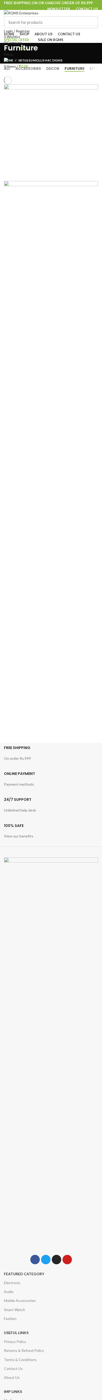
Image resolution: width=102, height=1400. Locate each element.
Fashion (10, 1318)
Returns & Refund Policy (24, 1350)
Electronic (12, 1282)
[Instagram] (56, 1259)
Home (8, 60)
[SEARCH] (91, 22)
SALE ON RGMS (50, 40)
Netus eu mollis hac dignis (41, 60)
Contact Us (13, 1368)
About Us (12, 1377)
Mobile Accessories (20, 1300)
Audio (9, 1291)
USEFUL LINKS (16, 1332)
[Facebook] (35, 1259)
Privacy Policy (15, 1341)
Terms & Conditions (20, 1359)
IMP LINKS (13, 1391)
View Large (94, 88)
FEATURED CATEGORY (24, 1274)
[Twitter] (45, 1259)
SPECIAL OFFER (16, 40)
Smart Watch (14, 1309)
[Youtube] (67, 1259)
